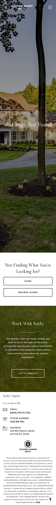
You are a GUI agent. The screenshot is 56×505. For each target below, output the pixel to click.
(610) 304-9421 (17, 421)
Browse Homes (28, 292)
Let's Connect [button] (28, 373)
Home (28, 281)
